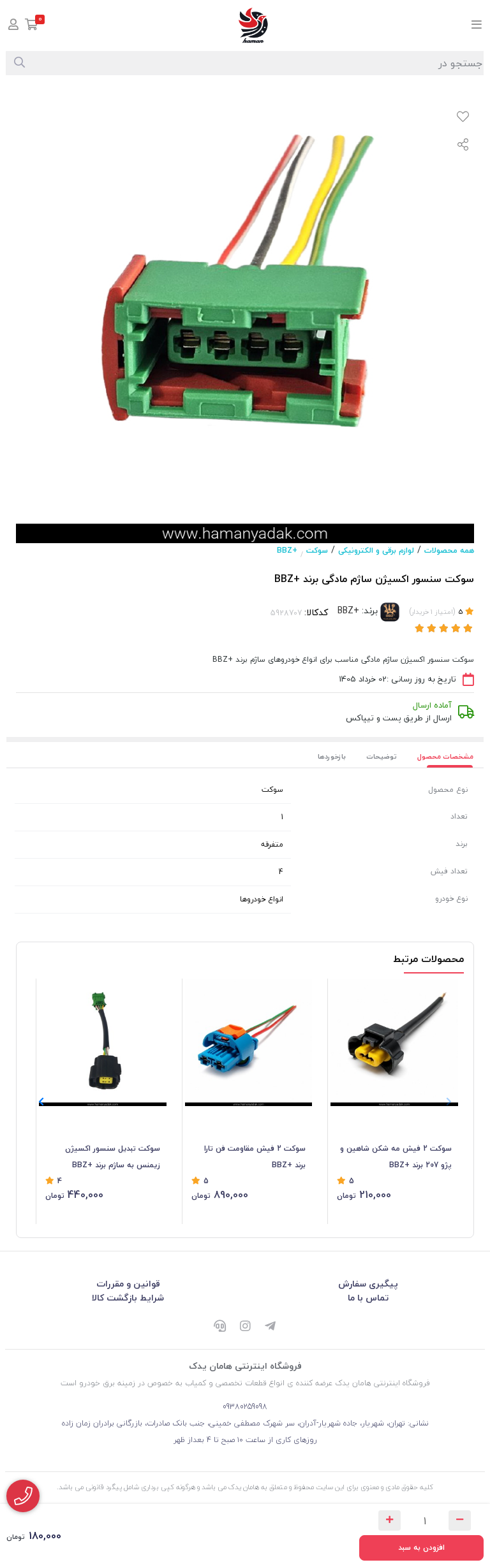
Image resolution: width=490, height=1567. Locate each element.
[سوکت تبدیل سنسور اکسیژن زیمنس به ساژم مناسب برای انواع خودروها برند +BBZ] (103, 1042)
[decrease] (460, 1520)
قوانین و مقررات (128, 1284)
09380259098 (245, 1406)
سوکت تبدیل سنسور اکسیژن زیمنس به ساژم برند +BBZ (112, 1157)
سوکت (317, 550)
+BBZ (287, 550)
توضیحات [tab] (381, 756)
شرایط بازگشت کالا (128, 1298)
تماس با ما (368, 1298)
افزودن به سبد (421, 1547)
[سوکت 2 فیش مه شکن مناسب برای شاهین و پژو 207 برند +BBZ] (394, 1042)
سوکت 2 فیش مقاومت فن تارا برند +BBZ (255, 1157)
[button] (41, 1102)
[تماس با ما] (23, 1496)
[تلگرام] (270, 1327)
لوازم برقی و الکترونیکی (376, 550)
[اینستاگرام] (245, 1327)
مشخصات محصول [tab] (445, 756)
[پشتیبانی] (219, 1327)
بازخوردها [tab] (332, 756)
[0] (31, 26)
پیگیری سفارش (368, 1284)
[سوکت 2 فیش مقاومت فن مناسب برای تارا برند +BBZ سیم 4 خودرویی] (249, 1042)
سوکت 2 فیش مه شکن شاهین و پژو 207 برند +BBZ (396, 1157)
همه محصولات (449, 550)
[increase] (389, 1520)
